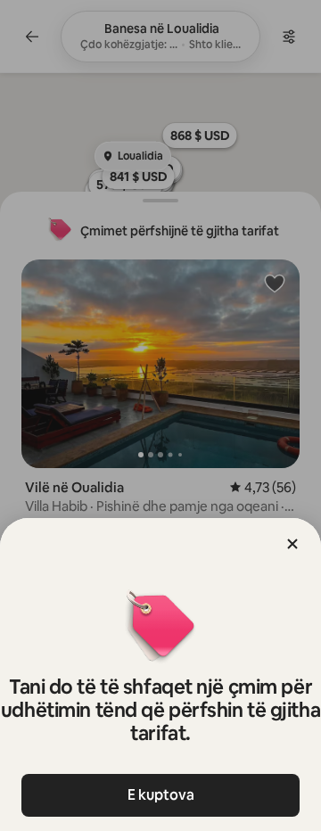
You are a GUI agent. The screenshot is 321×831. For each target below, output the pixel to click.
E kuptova (161, 795)
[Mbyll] (292, 544)
